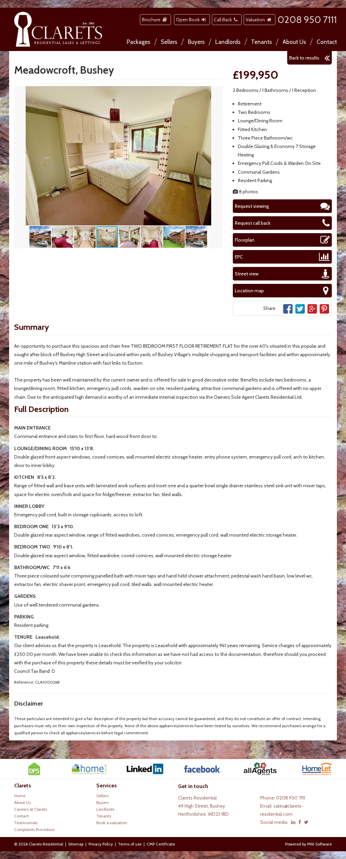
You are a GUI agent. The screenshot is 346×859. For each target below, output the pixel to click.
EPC (239, 257)
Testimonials (26, 822)
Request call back (252, 223)
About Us (294, 42)
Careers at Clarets (30, 809)
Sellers (169, 42)
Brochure (152, 20)
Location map (249, 291)
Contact (327, 42)
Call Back (224, 20)
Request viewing (252, 206)
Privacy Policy (101, 843)
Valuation (256, 20)
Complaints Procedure (34, 829)
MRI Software (319, 843)
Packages (138, 42)
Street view (246, 274)
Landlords (228, 42)
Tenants (261, 42)
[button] (216, 92)
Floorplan (244, 240)
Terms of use (130, 843)
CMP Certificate (161, 843)
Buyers (196, 42)
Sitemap (75, 843)
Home (19, 795)
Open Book (189, 20)
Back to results (304, 58)
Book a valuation (111, 822)
